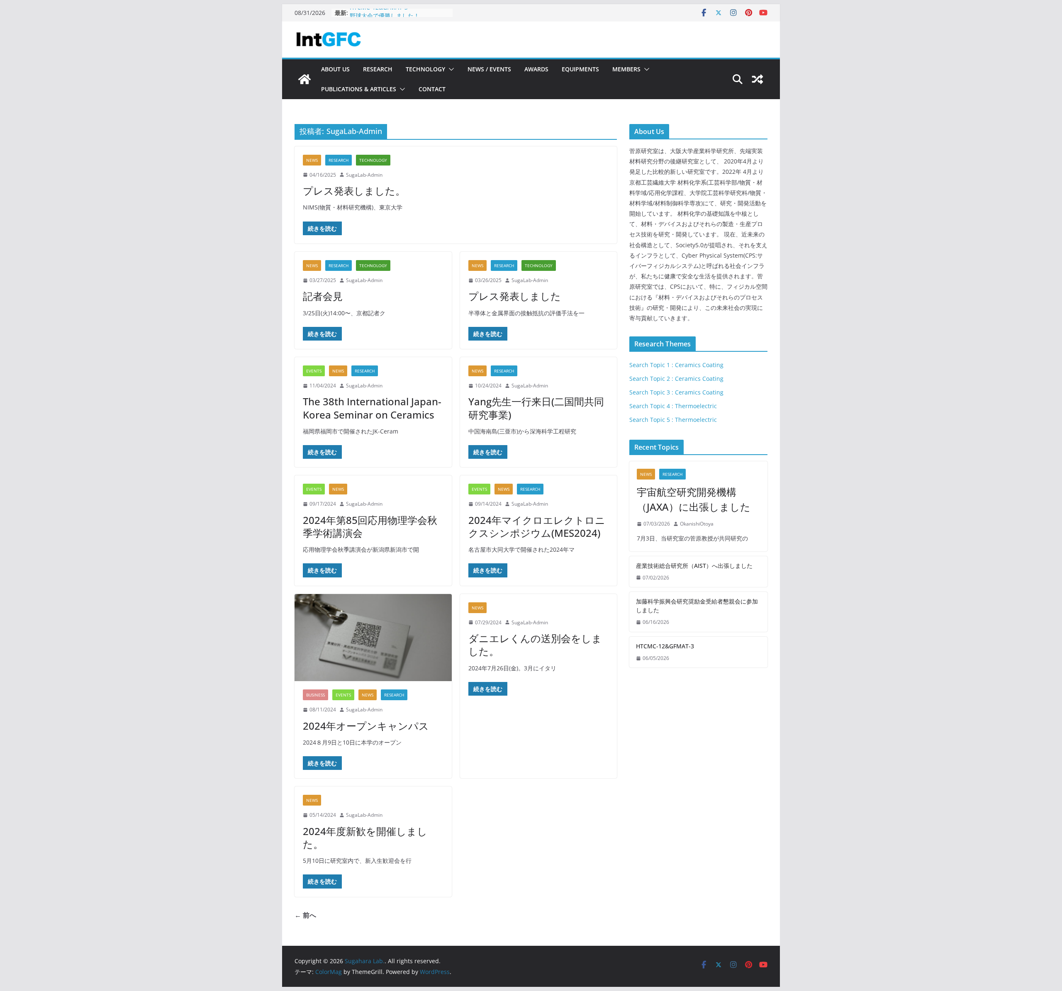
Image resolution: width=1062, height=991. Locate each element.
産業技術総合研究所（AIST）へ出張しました (694, 566)
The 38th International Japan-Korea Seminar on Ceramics (372, 407)
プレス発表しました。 (354, 190)
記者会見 (323, 296)
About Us (335, 69)
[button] (449, 69)
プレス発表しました (514, 296)
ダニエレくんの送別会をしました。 (535, 644)
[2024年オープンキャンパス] (373, 638)
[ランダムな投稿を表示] (757, 79)
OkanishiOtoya (697, 523)
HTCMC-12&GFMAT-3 (379, 13)
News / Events (489, 69)
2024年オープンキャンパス (366, 726)
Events (314, 371)
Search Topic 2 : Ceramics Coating (676, 378)
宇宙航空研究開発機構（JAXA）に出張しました (693, 499)
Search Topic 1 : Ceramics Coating (676, 365)
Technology (425, 69)
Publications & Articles (358, 89)
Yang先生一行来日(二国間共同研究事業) (536, 407)
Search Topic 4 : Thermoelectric (673, 406)
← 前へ (305, 915)
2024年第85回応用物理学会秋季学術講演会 (370, 526)
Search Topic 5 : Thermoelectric (673, 420)
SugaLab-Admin (364, 174)
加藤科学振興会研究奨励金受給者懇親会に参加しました (697, 605)
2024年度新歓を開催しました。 (365, 837)
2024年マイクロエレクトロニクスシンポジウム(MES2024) (536, 526)
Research (377, 69)
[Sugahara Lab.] (304, 79)
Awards (536, 69)
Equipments (580, 69)
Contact (432, 89)
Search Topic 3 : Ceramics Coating (676, 392)
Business (315, 695)
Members (626, 69)
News (312, 160)
